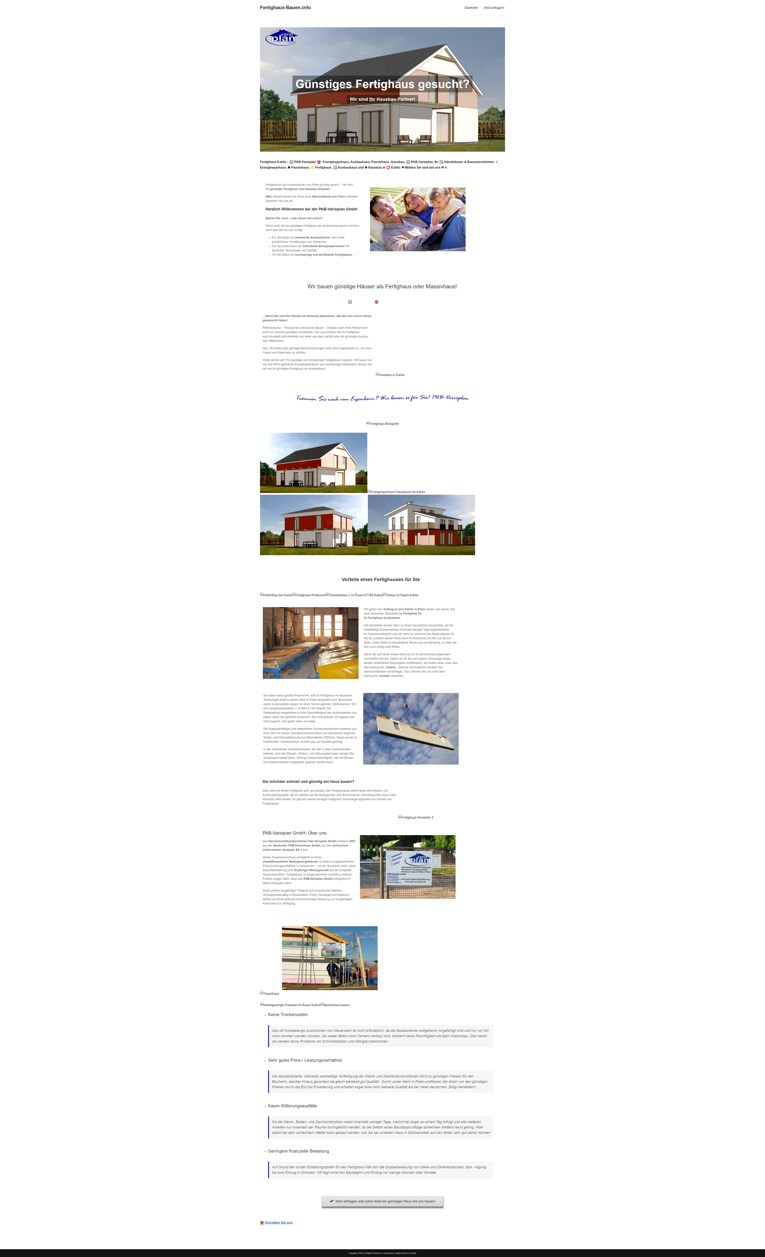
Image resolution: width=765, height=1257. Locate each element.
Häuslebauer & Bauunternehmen (290, 301)
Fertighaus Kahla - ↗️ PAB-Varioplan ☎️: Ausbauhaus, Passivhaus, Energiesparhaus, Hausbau (388, 301)
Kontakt (412, 1253)
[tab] (290, 302)
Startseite (471, 7)
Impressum (389, 1253)
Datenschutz (401, 1253)
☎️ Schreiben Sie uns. (276, 1222)
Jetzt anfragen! (494, 7)
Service (469, 301)
